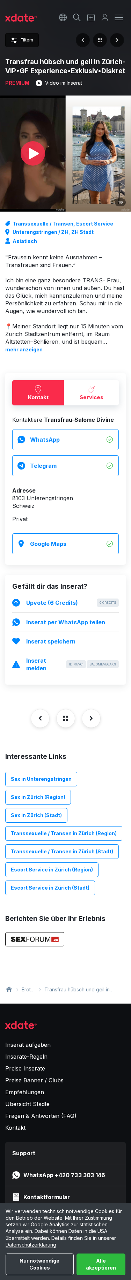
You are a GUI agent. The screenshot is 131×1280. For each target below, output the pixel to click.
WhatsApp (45, 439)
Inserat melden (71, 664)
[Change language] (63, 17)
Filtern (27, 40)
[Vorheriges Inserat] (83, 40)
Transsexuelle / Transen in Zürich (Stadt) (62, 851)
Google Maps (48, 543)
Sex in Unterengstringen (41, 779)
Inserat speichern (50, 641)
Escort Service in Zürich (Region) (52, 870)
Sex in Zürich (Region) (38, 797)
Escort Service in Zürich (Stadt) (50, 888)
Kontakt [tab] (38, 397)
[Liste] (100, 40)
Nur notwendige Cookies (39, 1264)
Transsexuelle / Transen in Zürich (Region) (64, 833)
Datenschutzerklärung (31, 1245)
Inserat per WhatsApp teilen (65, 622)
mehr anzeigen (24, 349)
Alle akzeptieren (101, 1264)
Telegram (43, 465)
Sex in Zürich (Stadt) (36, 815)
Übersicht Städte (27, 1103)
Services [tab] (91, 397)
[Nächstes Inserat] (117, 40)
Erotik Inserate (28, 989)
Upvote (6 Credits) (71, 602)
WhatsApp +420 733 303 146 (64, 1175)
